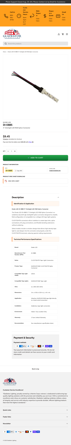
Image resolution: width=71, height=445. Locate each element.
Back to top (35, 369)
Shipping (5, 139)
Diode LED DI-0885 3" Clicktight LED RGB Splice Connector (23, 51)
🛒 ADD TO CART (35, 158)
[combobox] (35, 44)
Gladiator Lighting (11, 440)
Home (4, 51)
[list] (35, 87)
